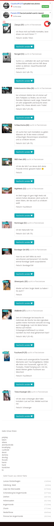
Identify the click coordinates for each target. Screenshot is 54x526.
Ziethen (27, 496)
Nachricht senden (23, 46)
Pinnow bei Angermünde (27, 516)
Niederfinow (27, 512)
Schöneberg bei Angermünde (27, 493)
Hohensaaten (27, 500)
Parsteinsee (36, 24)
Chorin (27, 508)
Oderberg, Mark (27, 485)
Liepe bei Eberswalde (27, 489)
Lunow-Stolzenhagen (27, 481)
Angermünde (27, 504)
